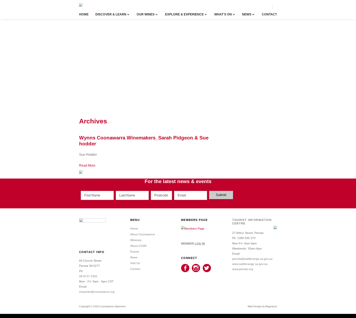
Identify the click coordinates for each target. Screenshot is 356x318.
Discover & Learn (110, 14)
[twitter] (206, 268)
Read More (87, 165)
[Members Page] (192, 228)
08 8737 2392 (88, 276)
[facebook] (185, 268)
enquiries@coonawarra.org (97, 291)
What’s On (223, 14)
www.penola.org (242, 269)
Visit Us (135, 263)
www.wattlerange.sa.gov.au (250, 264)
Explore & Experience (184, 14)
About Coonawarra (142, 234)
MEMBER (193, 243)
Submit (221, 195)
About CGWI (138, 245)
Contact (269, 14)
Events (134, 251)
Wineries (136, 240)
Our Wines (146, 14)
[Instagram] (196, 268)
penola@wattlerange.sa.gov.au (252, 258)
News (246, 14)
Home (84, 14)
